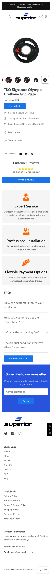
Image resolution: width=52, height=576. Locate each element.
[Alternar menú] (6, 16)
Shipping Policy (11, 509)
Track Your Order (12, 518)
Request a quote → (26, 7)
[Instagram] (19, 434)
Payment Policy (11, 514)
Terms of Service (12, 500)
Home (7, 451)
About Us (8, 465)
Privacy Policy (10, 496)
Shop (6, 456)
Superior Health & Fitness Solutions (24, 569)
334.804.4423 (18, 546)
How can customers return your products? (23, 305)
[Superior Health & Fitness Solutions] (26, 16)
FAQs (6, 474)
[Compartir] (20, 153)
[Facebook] (12, 434)
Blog (6, 478)
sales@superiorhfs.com (22, 552)
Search (7, 460)
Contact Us (9, 469)
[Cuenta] (40, 16)
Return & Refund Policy (15, 505)
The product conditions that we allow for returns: (23, 345)
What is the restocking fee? (21, 332)
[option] (26, 49)
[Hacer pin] (32, 153)
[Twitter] (5, 434)
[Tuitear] (26, 153)
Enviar (26, 401)
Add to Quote (15, 106)
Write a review (26, 179)
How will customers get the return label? (21, 320)
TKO (17, 100)
